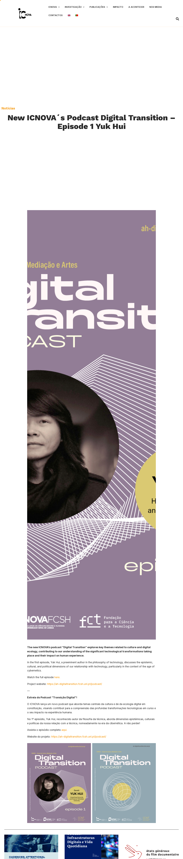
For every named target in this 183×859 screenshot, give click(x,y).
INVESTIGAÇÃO (73, 7)
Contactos (55, 15)
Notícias (8, 108)
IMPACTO (118, 7)
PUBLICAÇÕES (97, 7)
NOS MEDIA (155, 7)
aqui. (64, 729)
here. (57, 677)
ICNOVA (52, 7)
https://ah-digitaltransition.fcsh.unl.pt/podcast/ (74, 683)
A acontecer (136, 7)
